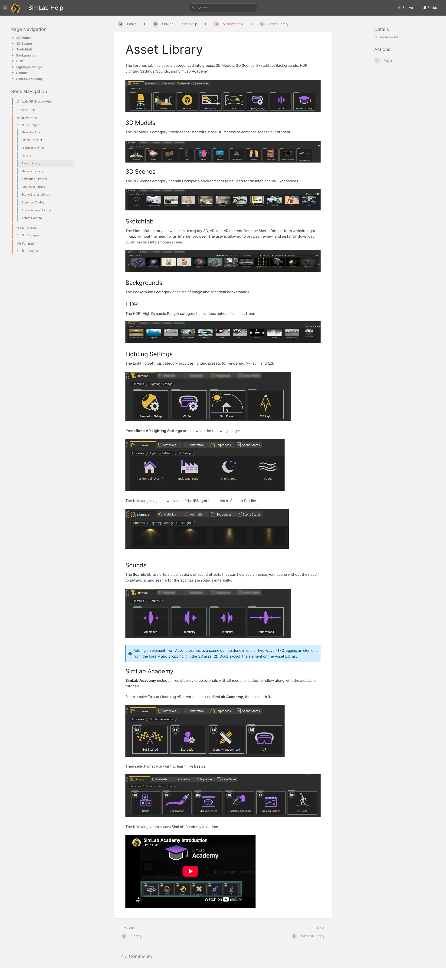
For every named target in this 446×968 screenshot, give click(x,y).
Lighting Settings (29, 67)
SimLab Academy (29, 79)
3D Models (24, 38)
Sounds (21, 73)
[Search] (194, 8)
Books (432, 8)
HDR (19, 61)
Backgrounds (26, 55)
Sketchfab (24, 49)
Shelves (408, 8)
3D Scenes (24, 43)
